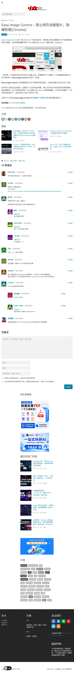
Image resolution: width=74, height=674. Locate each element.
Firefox (47, 569)
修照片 (40, 579)
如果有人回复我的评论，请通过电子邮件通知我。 (20, 378)
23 (61, 136)
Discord (61, 635)
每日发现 (47, 590)
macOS (23, 576)
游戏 (22, 593)
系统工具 (37, 597)
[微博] (68, 621)
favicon (6, 161)
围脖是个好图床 (39, 98)
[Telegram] (58, 621)
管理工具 (24, 597)
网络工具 (46, 597)
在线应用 (29, 583)
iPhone (41, 572)
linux (47, 572)
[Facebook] (53, 621)
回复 (71, 172)
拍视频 (23, 590)
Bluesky (54, 635)
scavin (23, 34)
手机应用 (40, 586)
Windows (24, 579)
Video (30, 576)
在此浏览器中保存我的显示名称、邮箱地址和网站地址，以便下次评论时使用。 (29, 381)
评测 (30, 600)
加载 (11, 161)
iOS (29, 572)
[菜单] (2, 3)
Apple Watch (33, 565)
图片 (15, 161)
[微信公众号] (63, 621)
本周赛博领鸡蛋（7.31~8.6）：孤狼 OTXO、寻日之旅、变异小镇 (42, 493)
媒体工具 (37, 583)
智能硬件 (31, 590)
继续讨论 (4, 625)
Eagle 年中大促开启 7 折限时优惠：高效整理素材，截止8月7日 (43, 507)
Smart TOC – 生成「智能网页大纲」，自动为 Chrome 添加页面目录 (60, 147)
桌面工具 (39, 590)
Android (23, 565)
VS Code (42, 576)
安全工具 (46, 583)
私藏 (42, 593)
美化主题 (24, 600)
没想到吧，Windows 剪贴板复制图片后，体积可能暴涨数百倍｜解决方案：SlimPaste (43, 522)
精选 (30, 597)
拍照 (47, 586)
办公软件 (47, 579)
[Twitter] (53, 626)
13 (29, 34)
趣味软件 (37, 600)
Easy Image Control (9, 40)
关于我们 (4, 620)
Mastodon (66, 633)
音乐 (49, 600)
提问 (27, 632)
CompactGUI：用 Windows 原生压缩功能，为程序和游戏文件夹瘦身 (43, 463)
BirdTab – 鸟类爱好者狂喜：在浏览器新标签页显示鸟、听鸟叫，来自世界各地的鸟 (24, 147)
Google (23, 572)
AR (41, 565)
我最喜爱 (32, 586)
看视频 (37, 593)
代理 (43, 108)
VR (36, 576)
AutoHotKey (25, 569)
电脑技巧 (29, 593)
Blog (33, 569)
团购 (22, 583)
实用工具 (24, 586)
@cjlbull (17, 297)
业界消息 (33, 579)
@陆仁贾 (17, 214)
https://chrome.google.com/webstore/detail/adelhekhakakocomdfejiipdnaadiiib (34, 191)
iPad (34, 572)
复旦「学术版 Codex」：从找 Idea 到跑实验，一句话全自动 (43, 478)
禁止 (23, 161)
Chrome (4, 34)
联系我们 (4, 622)
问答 (44, 600)
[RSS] (58, 626)
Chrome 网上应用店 (17, 103)
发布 (27, 620)
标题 (19, 161)
